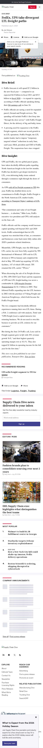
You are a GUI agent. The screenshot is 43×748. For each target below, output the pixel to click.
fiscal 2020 (16, 98)
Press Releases (7, 689)
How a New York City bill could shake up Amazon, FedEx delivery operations (23, 554)
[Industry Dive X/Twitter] (14, 655)
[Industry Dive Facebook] (9, 655)
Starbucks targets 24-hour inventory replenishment (21, 542)
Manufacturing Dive (27, 688)
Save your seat (9, 743)
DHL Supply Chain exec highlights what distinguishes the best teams (19, 509)
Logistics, (15, 391)
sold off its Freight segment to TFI (22, 187)
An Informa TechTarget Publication (21, 2)
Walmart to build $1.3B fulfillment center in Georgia (22, 532)
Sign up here (30, 356)
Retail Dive (23, 691)
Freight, (24, 391)
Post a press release (17, 636)
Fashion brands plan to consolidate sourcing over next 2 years (21, 468)
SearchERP (23, 698)
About (4, 668)
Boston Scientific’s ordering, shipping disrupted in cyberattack (22, 566)
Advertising (23, 671)
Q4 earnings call (14, 105)
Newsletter (6, 679)
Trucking (32, 391)
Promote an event (26, 678)
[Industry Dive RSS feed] (20, 655)
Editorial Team (7, 672)
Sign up (32, 7)
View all (5, 636)
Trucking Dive (24, 695)
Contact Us (6, 675)
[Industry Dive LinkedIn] (3, 655)
